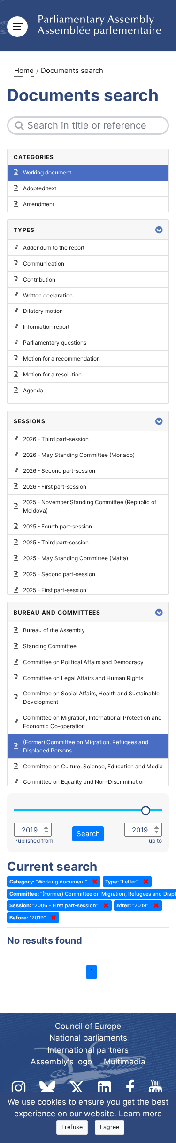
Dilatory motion (43, 310)
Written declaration (48, 295)
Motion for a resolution (52, 374)
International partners (88, 1050)
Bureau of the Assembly (54, 630)
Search (88, 833)
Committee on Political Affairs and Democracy (83, 662)
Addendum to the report (53, 247)
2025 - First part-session (54, 589)
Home (24, 70)
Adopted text (39, 188)
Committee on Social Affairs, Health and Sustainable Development (91, 697)
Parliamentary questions (54, 342)
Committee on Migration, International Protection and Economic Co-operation (92, 722)
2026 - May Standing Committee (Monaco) (79, 454)
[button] (159, 230)
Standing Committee (50, 646)
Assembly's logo (61, 1061)
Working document (47, 172)
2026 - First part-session (54, 486)
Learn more (140, 1113)
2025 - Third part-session (56, 542)
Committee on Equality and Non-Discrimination (84, 781)
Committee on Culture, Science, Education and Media (93, 766)
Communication (43, 263)
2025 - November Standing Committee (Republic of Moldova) (89, 506)
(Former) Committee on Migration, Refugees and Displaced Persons (85, 746)
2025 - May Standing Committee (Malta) (75, 558)
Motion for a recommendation (61, 358)
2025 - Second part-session (59, 574)
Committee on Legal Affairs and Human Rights (83, 677)
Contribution (39, 279)
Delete (93, 881)
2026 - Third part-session (56, 438)
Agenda (33, 390)
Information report (46, 326)
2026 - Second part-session (59, 470)
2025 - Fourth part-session (57, 526)
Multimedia (124, 1061)
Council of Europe (88, 1026)
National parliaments (88, 1037)
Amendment (38, 204)
